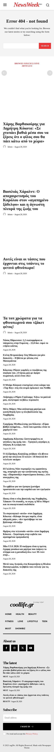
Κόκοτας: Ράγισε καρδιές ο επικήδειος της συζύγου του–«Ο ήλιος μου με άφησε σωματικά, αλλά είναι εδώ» (25, 373)
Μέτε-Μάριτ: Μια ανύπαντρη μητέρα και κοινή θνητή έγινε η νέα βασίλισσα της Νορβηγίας (24, 412)
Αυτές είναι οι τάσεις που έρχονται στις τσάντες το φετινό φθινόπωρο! (24, 263)
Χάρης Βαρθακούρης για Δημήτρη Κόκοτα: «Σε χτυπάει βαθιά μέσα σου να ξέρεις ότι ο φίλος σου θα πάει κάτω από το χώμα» (25, 132)
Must (5, 677)
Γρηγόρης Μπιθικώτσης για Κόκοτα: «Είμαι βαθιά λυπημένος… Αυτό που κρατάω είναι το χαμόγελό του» (26, 427)
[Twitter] (22, 648)
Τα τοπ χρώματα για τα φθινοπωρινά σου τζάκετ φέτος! (23, 322)
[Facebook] (6, 648)
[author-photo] (5, 146)
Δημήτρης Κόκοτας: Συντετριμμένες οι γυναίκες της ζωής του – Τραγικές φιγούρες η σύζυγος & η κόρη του (26, 442)
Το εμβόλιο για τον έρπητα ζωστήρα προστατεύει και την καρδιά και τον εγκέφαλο (26, 488)
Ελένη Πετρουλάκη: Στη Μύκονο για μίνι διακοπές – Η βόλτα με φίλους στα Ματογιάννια (24, 358)
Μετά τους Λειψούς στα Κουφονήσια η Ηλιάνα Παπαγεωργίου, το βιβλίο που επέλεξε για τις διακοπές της (27, 567)
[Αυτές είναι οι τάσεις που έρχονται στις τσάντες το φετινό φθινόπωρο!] (27, 237)
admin (10, 147)
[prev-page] (4, 73)
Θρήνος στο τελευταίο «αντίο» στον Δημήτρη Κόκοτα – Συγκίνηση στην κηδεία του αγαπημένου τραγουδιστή (26, 534)
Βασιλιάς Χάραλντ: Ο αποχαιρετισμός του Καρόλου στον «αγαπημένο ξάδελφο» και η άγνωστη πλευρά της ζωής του (25, 200)
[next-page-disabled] (49, 73)
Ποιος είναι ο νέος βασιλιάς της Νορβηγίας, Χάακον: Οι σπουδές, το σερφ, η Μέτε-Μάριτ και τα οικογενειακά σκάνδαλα (26, 501)
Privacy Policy (32, 734)
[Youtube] (30, 648)
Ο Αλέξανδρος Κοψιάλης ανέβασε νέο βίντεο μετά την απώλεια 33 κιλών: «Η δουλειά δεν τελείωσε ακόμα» (25, 457)
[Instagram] (14, 648)
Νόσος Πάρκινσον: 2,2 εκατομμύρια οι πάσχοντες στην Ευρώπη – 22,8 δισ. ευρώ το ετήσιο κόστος (25, 343)
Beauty (6, 701)
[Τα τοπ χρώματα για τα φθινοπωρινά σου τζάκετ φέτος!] (27, 296)
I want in (25, 726)
